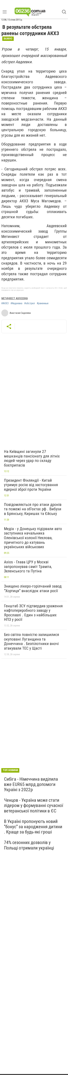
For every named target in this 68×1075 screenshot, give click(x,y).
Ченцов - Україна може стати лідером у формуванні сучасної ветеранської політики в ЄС (33, 805)
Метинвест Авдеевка (14, 298)
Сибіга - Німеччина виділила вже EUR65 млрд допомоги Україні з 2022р (31, 784)
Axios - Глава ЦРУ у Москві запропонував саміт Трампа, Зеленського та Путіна (28, 566)
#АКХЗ (5, 303)
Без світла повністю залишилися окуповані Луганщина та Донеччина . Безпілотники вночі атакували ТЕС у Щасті (31, 641)
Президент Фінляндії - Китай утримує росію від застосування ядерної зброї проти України (31, 485)
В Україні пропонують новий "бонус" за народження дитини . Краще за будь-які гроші (33, 827)
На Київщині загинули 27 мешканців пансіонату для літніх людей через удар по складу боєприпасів (32, 458)
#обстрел (29, 303)
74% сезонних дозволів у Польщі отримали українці (29, 845)
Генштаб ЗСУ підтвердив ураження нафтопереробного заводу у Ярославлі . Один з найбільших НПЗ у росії (33, 613)
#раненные (43, 303)
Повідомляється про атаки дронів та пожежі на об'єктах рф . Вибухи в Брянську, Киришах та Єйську (32, 509)
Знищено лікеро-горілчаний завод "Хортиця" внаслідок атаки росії (33, 588)
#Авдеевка (16, 303)
